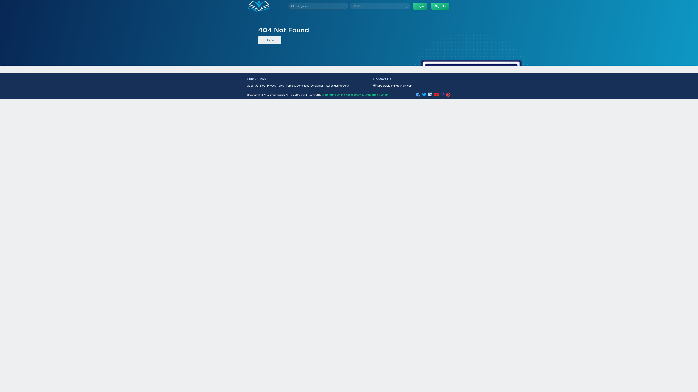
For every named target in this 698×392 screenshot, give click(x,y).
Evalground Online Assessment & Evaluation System (355, 94)
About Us (252, 85)
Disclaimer (317, 85)
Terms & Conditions (297, 85)
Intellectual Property (337, 85)
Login (420, 6)
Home (270, 40)
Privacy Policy (275, 85)
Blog (262, 85)
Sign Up (440, 6)
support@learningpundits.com (394, 85)
